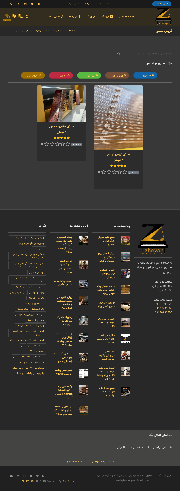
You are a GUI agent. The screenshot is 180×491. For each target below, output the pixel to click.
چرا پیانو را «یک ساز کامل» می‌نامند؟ (64, 321)
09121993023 (163, 304)
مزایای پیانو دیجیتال (35, 320)
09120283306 (163, 312)
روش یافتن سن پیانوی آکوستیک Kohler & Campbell (64, 302)
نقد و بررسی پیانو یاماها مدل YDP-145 (106, 322)
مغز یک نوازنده (19, 287)
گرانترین (63, 75)
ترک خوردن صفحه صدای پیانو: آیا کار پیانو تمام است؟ (63, 410)
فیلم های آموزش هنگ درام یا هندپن (106, 240)
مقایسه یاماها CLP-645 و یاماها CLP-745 (106, 339)
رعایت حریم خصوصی (103, 461)
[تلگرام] (18, 4)
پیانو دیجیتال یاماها (35, 373)
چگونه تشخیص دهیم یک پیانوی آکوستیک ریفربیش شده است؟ (64, 244)
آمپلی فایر (22, 362)
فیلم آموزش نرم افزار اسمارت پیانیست (107, 391)
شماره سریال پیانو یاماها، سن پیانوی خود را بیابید (106, 290)
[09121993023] (11, 4)
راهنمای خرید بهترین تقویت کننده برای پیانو (28, 333)
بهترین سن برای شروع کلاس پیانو (106, 304)
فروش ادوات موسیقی (36, 31)
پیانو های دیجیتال (36, 298)
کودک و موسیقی (17, 292)
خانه (109, 3)
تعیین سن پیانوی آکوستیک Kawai (63, 372)
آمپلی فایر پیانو (37, 362)
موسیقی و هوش (36, 272)
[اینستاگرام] (25, 4)
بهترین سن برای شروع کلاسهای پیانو (27, 238)
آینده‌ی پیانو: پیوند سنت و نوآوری (63, 283)
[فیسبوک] (39, 4)
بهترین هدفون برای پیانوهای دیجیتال (107, 273)
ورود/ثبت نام (160, 3)
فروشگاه (54, 31)
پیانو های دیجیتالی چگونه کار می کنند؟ (107, 355)
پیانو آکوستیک (37, 309)
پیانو (23, 346)
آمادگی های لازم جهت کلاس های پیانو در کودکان (28, 256)
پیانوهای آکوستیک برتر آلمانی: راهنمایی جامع (63, 357)
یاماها (20, 373)
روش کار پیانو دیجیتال (34, 303)
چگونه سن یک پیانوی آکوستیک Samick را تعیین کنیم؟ (63, 392)
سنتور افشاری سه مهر (61, 126)
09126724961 (29, 481)
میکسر (16, 357)
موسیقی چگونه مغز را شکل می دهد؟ (29, 279)
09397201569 (163, 308)
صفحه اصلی (69, 31)
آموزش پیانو (38, 249)
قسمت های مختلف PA (33, 357)
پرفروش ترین (32, 75)
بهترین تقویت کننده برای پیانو (30, 326)
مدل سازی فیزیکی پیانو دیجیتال (29, 314)
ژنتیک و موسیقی (36, 292)
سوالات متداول (73, 461)
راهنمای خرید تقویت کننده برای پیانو (27, 340)
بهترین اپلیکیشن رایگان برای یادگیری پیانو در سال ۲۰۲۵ (64, 339)
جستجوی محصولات (93, 3)
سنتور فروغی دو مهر (118, 154)
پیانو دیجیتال (22, 309)
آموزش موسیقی (36, 287)
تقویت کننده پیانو (36, 346)
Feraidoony (68, 481)
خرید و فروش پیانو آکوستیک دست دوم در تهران (65, 266)
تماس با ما (74, 3)
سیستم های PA (36, 351)
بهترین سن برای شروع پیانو (31, 243)
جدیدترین (147, 75)
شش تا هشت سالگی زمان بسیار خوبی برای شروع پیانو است (29, 265)
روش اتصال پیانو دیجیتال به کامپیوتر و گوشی (106, 257)
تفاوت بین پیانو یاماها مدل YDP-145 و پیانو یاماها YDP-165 (106, 373)
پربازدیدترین (117, 75)
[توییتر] (32, 4)
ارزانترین (91, 75)
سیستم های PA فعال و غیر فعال (28, 368)
